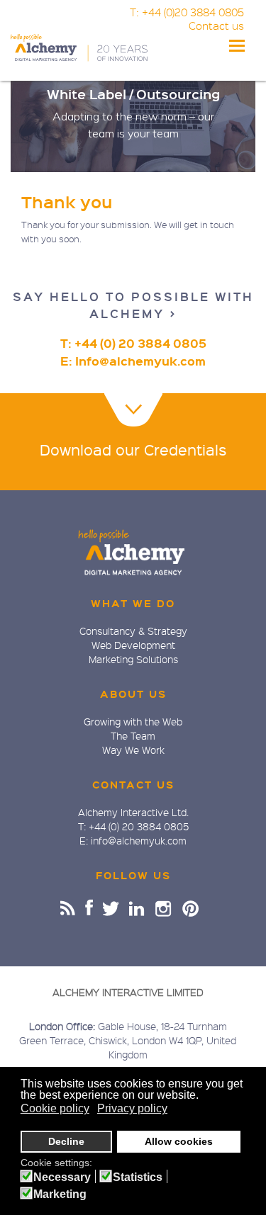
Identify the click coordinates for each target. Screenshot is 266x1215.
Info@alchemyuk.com (140, 361)
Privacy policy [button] (132, 1108)
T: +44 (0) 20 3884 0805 (133, 343)
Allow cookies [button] (179, 1141)
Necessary (62, 1177)
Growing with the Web (133, 721)
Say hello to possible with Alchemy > (133, 305)
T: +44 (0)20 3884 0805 (187, 12)
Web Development (133, 644)
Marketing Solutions (133, 658)
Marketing (60, 1194)
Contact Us (133, 784)
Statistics (137, 1177)
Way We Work (133, 749)
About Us (133, 693)
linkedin (137, 908)
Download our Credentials (133, 449)
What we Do (133, 603)
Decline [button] (66, 1141)
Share (67, 908)
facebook (89, 908)
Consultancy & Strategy (133, 630)
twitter (111, 908)
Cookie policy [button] (55, 1108)
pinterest (190, 908)
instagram (164, 908)
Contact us (216, 25)
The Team (133, 735)
